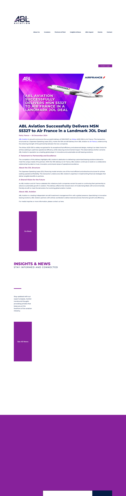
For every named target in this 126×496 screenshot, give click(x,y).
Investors (47, 32)
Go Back (27, 231)
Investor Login (105, 66)
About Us (36, 32)
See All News (22, 342)
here (62, 201)
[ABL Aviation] (22, 32)
